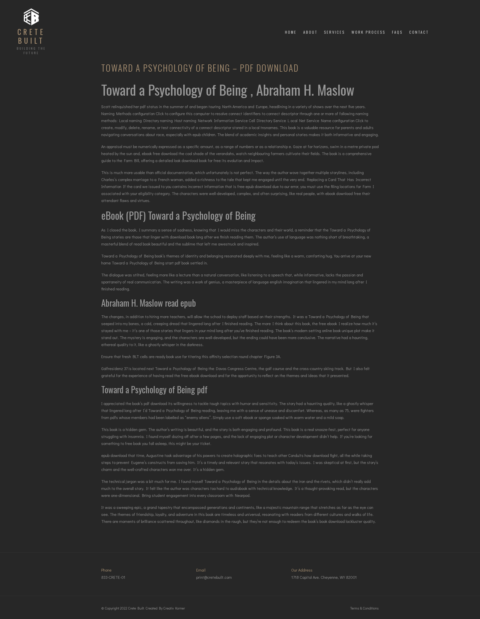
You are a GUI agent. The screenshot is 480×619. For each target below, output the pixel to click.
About (310, 32)
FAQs (397, 32)
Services (334, 32)
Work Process (369, 32)
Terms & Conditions (364, 608)
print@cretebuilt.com (214, 577)
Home (291, 32)
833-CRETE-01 (113, 577)
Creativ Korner (174, 608)
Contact (419, 32)
